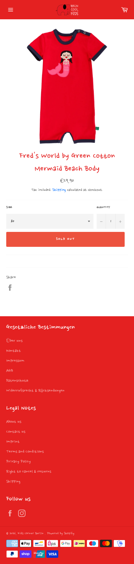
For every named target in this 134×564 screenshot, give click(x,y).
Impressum (15, 360)
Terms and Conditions (25, 451)
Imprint (13, 441)
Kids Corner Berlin (31, 534)
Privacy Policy (18, 461)
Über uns (14, 340)
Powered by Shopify (60, 534)
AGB (9, 370)
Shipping (59, 190)
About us (13, 421)
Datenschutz (17, 380)
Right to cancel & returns (28, 471)
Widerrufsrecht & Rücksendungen (35, 390)
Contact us (15, 431)
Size (9, 207)
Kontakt (13, 350)
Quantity (103, 207)
